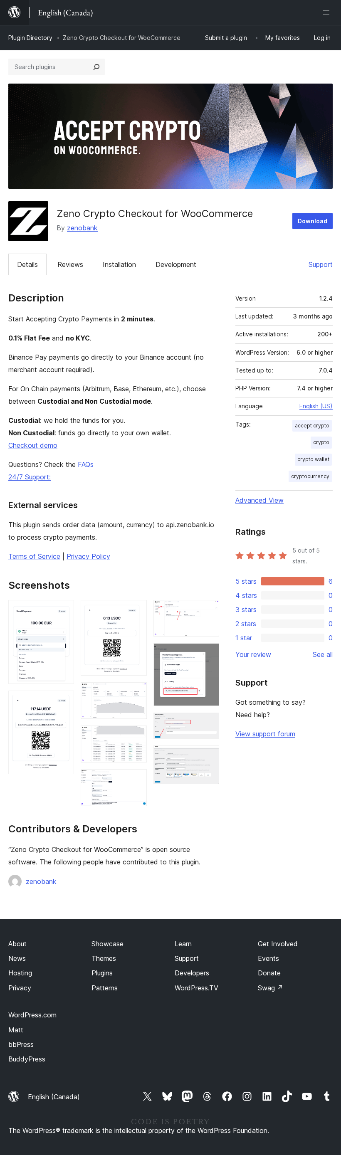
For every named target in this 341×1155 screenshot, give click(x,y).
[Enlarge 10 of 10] (208, 757)
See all (323, 654)
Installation (119, 264)
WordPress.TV (196, 988)
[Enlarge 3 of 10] (135, 611)
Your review (253, 654)
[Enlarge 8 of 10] (208, 654)
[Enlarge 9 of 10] (208, 724)
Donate (269, 973)
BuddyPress (26, 1059)
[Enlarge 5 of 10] (135, 737)
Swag (270, 988)
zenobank (82, 228)
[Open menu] (327, 12)
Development (176, 264)
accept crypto (312, 425)
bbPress (21, 1044)
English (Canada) (54, 1097)
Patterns (104, 988)
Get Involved (278, 944)
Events (268, 958)
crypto (321, 442)
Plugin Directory (30, 37)
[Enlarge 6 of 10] (135, 780)
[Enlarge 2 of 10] (63, 702)
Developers (192, 973)
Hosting (20, 973)
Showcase (107, 944)
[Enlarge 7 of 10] (208, 611)
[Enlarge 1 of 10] (63, 611)
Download (312, 221)
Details (27, 264)
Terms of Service (34, 556)
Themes (103, 958)
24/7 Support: (29, 477)
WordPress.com (32, 1015)
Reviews (70, 264)
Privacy (19, 988)
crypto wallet (313, 459)
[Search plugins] (96, 67)
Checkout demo (32, 445)
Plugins (102, 973)
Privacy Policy (88, 556)
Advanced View (259, 500)
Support (321, 264)
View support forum (265, 734)
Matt (15, 1030)
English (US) (316, 406)
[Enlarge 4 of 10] (135, 693)
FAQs (86, 464)
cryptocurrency (310, 476)
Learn (183, 944)
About (17, 944)
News (17, 958)
